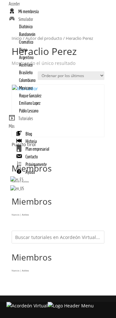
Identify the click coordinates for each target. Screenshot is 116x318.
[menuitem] (24, 11)
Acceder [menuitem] (14, 4)
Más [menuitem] (12, 126)
